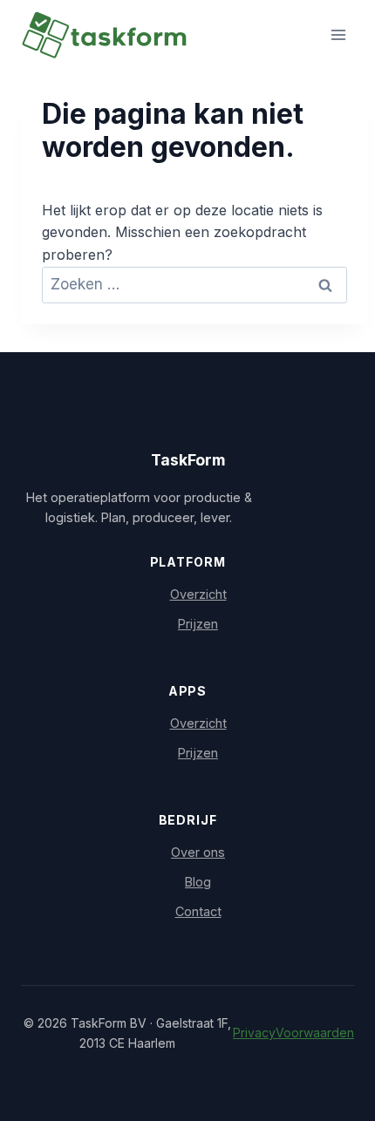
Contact (198, 911)
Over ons (198, 852)
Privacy (254, 1032)
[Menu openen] (338, 34)
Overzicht (198, 594)
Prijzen (198, 623)
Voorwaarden (315, 1032)
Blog (198, 881)
